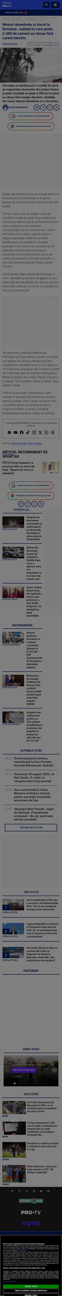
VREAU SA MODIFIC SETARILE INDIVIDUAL (31, 1291)
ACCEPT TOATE (31, 1286)
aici (22, 1260)
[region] (31, 1265)
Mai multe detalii (22, 1250)
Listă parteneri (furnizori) (9, 1281)
